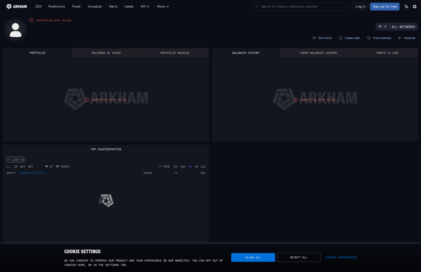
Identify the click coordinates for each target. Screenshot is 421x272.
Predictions (56, 6)
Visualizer (95, 6)
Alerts (113, 6)
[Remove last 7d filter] (9, 159)
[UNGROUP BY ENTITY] (32, 173)
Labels (129, 6)
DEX (39, 6)
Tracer (76, 6)
